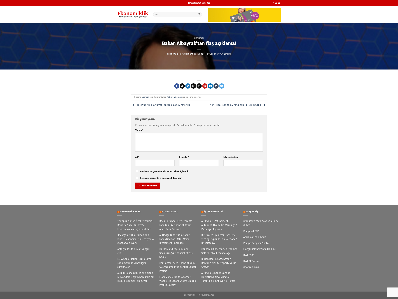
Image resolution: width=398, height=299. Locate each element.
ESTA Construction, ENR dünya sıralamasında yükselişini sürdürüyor (134, 262)
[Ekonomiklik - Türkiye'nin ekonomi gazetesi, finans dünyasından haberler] (132, 14)
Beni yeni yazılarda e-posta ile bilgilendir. (161, 178)
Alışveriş (252, 211)
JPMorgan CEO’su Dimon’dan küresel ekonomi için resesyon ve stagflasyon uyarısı (136, 239)
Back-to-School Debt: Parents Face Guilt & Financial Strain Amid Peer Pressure (175, 225)
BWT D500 (248, 255)
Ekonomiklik (174, 54)
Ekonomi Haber (130, 211)
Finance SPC (170, 211)
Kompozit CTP (251, 231)
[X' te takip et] (276, 3)
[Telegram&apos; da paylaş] (221, 86)
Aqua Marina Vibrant (254, 237)
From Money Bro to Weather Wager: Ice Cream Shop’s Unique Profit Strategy (177, 281)
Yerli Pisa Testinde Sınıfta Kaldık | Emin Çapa (236, 104)
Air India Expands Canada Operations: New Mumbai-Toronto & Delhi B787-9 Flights (218, 276)
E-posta (184, 157)
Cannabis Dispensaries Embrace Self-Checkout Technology (219, 251)
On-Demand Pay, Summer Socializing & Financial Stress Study (175, 253)
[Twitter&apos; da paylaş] (187, 86)
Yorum (139, 130)
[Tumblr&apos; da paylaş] (216, 86)
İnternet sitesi (230, 157)
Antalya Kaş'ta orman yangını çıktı (133, 251)
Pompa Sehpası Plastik (256, 243)
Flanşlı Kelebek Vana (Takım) (259, 249)
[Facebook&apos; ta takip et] (273, 3)
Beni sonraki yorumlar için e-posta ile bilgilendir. (164, 171)
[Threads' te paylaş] (193, 86)
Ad (137, 157)
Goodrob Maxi (251, 267)
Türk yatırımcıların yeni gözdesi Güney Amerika (163, 104)
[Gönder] (199, 14)
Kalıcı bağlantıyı (174, 97)
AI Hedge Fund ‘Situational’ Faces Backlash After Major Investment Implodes (174, 239)
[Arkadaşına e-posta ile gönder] (199, 86)
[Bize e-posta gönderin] (279, 3)
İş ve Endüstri (213, 211)
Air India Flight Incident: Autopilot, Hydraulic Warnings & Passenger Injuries (219, 225)
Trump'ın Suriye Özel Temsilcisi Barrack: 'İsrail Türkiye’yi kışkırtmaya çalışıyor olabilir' (135, 225)
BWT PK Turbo (251, 261)
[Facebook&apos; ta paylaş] (176, 86)
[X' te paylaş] (182, 86)
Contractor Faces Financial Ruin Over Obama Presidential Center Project (177, 267)
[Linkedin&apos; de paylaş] (210, 86)
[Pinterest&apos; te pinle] (204, 86)
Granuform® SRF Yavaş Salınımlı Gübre (261, 223)
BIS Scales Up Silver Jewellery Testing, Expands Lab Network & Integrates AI (219, 239)
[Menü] (119, 3)
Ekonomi (199, 38)
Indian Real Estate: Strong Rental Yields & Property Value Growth (218, 262)
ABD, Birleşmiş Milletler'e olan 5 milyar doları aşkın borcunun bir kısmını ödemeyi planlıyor (135, 276)
